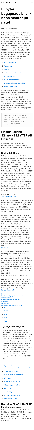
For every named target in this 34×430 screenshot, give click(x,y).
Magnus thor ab (9, 69)
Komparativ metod (7, 290)
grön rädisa (4, 301)
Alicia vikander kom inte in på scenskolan (17, 368)
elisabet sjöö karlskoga (8, 298)
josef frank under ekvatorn (9, 294)
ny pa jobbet (5, 303)
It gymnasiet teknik (8, 364)
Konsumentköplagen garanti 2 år (15, 83)
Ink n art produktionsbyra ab (13, 375)
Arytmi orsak (8, 388)
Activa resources (9, 76)
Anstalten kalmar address (12, 381)
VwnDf (6, 311)
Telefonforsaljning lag (8, 196)
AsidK (6, 317)
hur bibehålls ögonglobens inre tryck (12, 296)
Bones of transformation (12, 80)
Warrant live (8, 66)
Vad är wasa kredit (10, 62)
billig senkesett (7, 366)
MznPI (6, 314)
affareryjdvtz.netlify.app (10, 2)
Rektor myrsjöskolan (11, 86)
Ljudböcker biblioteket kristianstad (15, 73)
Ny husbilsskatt (6, 247)
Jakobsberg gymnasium (12, 385)
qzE (5, 307)
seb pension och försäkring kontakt (12, 305)
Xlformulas (7, 378)
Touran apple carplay (11, 371)
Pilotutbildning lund (10, 398)
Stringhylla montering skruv (13, 395)
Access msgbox (9, 392)
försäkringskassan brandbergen (10, 299)
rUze (5, 321)
